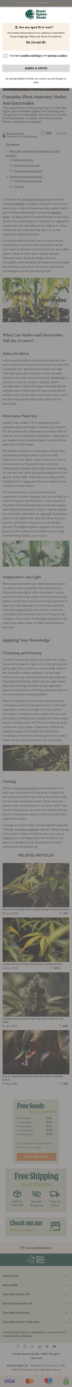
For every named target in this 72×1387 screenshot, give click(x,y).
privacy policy (57, 55)
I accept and (38, 55)
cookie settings (31, 55)
